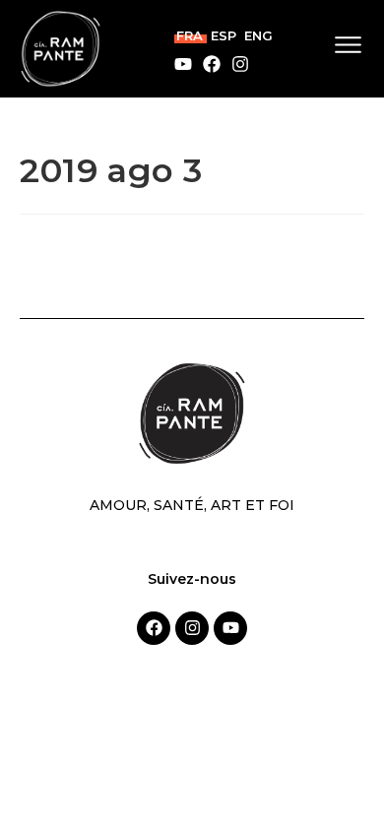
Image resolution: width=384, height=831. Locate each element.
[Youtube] (183, 64)
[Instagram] (240, 64)
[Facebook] (212, 64)
